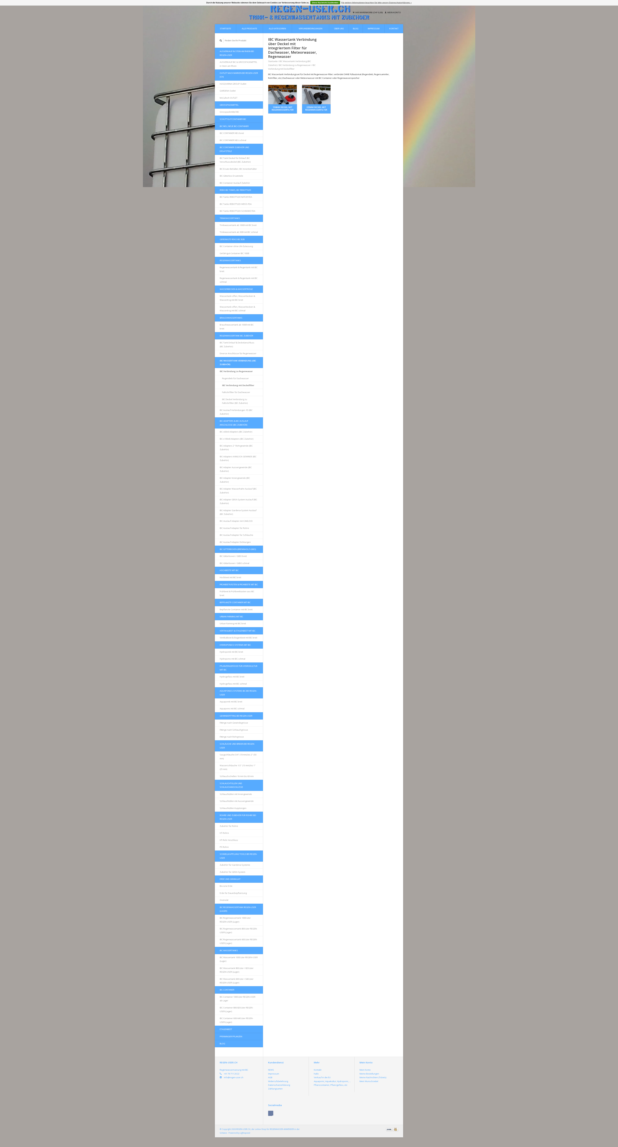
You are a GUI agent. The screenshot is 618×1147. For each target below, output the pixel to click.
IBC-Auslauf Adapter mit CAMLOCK (236, 521)
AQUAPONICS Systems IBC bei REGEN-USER (238, 692)
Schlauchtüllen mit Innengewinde (236, 794)
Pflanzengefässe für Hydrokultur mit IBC (238, 668)
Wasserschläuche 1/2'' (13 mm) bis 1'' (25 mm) (238, 767)
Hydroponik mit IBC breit (231, 651)
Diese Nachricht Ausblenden (325, 3)
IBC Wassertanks (229, 950)
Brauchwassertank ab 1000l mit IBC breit (237, 326)
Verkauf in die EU (322, 1077)
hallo (316, 1073)
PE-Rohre (224, 847)
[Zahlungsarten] (389, 1129)
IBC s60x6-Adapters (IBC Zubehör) (236, 431)
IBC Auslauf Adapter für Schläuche (236, 535)
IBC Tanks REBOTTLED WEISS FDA (236, 204)
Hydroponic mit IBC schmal (232, 658)
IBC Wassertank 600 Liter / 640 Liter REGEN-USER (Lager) (236, 980)
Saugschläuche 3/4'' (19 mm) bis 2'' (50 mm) (238, 756)
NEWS (271, 1069)
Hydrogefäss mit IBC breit (232, 676)
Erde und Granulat (230, 879)
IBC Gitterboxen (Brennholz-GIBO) (238, 549)
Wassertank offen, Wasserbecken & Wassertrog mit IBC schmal (237, 308)
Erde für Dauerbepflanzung (233, 893)
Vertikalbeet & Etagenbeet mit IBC (237, 630)
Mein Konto (394, 12)
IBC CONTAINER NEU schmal (233, 140)
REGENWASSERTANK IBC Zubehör (236, 335)
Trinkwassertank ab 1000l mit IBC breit (238, 225)
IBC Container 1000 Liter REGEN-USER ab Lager (237, 998)
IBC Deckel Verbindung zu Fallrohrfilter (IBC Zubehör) (235, 401)
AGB (270, 1077)
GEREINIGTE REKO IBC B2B (232, 239)
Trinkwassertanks (230, 218)
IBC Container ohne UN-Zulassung (236, 246)
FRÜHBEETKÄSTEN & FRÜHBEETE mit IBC (239, 584)
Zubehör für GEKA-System (232, 871)
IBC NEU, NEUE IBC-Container (234, 126)
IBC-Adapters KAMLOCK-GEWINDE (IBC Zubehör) (238, 458)
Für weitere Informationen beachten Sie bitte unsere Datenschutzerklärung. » (376, 3)
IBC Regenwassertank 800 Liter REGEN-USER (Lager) (238, 930)
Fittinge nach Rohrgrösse (232, 736)
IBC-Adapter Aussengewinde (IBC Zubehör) (236, 469)
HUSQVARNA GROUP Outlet (233, 83)
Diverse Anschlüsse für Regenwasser (238, 353)
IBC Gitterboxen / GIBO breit (233, 556)
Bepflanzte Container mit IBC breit (236, 609)
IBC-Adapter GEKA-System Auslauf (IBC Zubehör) (238, 501)
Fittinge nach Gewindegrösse (234, 722)
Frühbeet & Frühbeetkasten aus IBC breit (237, 593)
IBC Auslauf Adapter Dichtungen (235, 542)
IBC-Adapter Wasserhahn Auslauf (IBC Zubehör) (238, 490)
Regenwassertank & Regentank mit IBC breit (239, 269)
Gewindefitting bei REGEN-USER (236, 715)
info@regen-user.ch (233, 1077)
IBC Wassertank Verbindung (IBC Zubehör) (238, 362)
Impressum (373, 28)
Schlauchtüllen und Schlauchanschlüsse (231, 785)
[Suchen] (220, 40)
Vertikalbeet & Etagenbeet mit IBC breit (238, 637)
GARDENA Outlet (228, 90)
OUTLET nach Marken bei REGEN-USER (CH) (239, 75)
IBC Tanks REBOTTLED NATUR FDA (236, 196)
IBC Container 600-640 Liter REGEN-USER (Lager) (236, 1020)
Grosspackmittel (229, 104)
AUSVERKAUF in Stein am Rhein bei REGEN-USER (237, 53)
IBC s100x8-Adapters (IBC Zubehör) (236, 438)
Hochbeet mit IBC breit (230, 577)
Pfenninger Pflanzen (231, 1036)
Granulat (224, 900)
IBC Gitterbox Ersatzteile (231, 175)
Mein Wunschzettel (369, 1081)
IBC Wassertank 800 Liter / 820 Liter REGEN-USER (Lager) (236, 970)
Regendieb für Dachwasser (235, 378)
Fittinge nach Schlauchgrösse (234, 729)
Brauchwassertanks (231, 317)
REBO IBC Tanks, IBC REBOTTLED (235, 190)
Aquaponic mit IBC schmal (232, 708)
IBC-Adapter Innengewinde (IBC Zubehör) (235, 479)
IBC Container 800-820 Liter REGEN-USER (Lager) (236, 1009)
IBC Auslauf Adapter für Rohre (234, 528)
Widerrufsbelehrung (278, 1081)
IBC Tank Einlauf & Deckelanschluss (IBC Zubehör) (237, 344)
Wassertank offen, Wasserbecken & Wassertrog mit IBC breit (237, 298)
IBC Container (227, 989)
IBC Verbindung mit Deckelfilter (238, 385)
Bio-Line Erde (226, 886)
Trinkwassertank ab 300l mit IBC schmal (239, 232)
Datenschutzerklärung (279, 1085)
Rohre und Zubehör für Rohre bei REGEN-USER (238, 817)
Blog (355, 28)
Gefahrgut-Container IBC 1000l (234, 253)
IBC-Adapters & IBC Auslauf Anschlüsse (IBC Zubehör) (234, 422)
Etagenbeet (226, 1029)
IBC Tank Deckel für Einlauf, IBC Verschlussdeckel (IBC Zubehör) (235, 160)
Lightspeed (245, 1133)
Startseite (225, 28)
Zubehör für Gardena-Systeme (235, 864)
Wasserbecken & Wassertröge (236, 289)
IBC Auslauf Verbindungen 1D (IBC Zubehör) (236, 412)
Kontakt (393, 28)
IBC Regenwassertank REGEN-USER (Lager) (238, 909)
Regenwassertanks (230, 260)
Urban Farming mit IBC (231, 616)
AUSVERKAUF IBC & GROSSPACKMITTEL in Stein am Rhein (238, 64)
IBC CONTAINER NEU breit (232, 133)
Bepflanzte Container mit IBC (235, 602)
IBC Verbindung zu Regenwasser (236, 371)
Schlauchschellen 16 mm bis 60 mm (237, 776)
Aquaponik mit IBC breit (231, 701)
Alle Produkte (249, 28)
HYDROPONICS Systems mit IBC (235, 644)
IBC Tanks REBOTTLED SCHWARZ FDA (237, 210)
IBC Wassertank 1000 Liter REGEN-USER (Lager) (239, 959)
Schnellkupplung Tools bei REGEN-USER (238, 856)
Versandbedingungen (310, 28)
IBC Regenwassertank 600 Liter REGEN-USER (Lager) (238, 941)
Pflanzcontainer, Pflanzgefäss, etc (330, 1085)
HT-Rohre (224, 832)
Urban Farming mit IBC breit (233, 623)
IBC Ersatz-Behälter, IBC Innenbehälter (238, 168)
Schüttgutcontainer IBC (233, 119)
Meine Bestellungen (369, 1073)
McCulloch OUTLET (228, 97)
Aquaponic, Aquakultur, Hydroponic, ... (332, 1081)
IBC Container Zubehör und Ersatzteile (234, 149)
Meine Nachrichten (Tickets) (373, 1077)
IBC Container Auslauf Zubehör (235, 182)
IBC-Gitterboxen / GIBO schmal (234, 563)
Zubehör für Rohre (229, 826)
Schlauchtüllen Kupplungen (233, 808)
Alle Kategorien (277, 28)
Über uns (339, 28)
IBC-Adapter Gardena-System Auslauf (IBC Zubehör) (238, 512)
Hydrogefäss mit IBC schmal (233, 683)
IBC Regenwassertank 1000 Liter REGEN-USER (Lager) (235, 919)
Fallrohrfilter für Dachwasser (236, 392)
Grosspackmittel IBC (229, 111)
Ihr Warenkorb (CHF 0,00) (369, 12)
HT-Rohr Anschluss (229, 840)
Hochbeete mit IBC (229, 570)
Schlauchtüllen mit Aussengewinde (237, 801)
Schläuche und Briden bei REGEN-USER (237, 745)
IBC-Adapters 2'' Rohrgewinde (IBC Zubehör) (236, 447)
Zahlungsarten (275, 1088)
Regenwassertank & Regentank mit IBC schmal (239, 280)
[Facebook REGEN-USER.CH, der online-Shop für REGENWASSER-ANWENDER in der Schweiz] (270, 1113)
